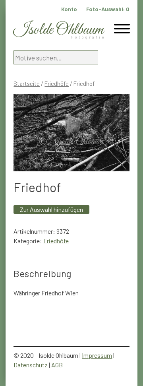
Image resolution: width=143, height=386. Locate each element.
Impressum (97, 355)
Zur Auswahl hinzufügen (51, 209)
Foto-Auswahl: (107, 9)
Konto (69, 9)
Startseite (27, 83)
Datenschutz (31, 365)
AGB (57, 365)
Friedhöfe (56, 83)
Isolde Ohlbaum (58, 30)
